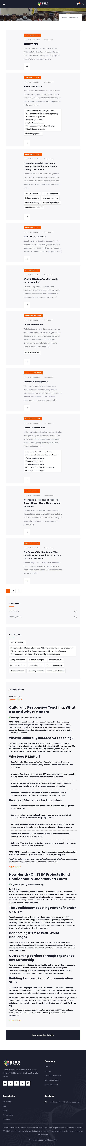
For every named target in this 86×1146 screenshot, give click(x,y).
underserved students (33, 207)
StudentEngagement (33, 134)
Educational (14, 611)
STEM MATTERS (31, 44)
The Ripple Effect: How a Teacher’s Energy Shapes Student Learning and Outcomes (42, 503)
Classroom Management (36, 381)
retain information (32, 352)
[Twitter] (10, 1083)
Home (64, 18)
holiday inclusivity (32, 198)
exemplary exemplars (37, 660)
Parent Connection (33, 86)
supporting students (51, 203)
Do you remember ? (33, 324)
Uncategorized (15, 616)
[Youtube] (22, 1083)
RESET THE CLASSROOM (35, 236)
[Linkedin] (28, 1083)
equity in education (51, 194)
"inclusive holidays (32, 194)
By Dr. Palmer (43, 944)
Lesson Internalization (35, 427)
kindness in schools (50, 198)
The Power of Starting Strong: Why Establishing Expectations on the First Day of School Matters (42, 555)
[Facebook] (5, 1083)
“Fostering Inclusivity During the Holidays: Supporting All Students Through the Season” (40, 166)
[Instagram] (16, 1083)
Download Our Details (43, 1035)
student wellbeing (32, 203)
